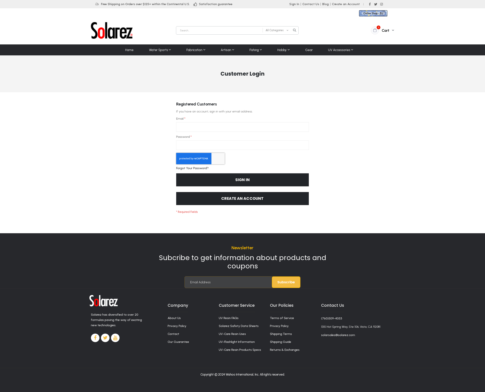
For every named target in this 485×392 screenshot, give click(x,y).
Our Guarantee (178, 342)
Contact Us (310, 4)
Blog (325, 4)
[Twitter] (375, 4)
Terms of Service (282, 318)
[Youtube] (115, 338)
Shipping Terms (281, 334)
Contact (173, 334)
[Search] (294, 30)
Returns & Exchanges (285, 350)
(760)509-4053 (331, 318)
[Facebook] (369, 4)
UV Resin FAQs (229, 318)
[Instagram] (381, 4)
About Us (174, 318)
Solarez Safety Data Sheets (239, 326)
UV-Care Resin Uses (232, 334)
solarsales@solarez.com (338, 335)
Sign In (294, 4)
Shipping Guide (280, 342)
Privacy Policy (177, 326)
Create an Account (346, 4)
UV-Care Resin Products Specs (240, 350)
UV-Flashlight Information (237, 342)
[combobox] (237, 30)
